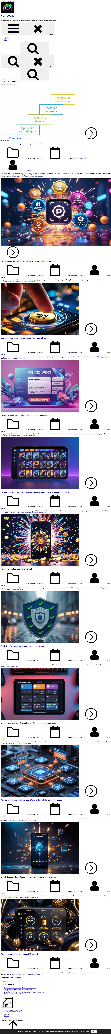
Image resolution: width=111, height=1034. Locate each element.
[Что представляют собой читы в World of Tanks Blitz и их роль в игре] (52, 796)
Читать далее (22, 176)
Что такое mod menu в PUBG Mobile (17, 569)
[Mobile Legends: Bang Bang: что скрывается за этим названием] (52, 873)
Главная (6, 37)
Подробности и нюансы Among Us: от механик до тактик (26, 261)
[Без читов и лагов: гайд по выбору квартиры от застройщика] (52, 139)
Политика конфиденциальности (13, 1010)
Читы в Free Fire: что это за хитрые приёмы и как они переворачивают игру (35, 492)
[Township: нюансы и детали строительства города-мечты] (52, 411)
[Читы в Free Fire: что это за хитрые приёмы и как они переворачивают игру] (52, 488)
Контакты (6, 38)
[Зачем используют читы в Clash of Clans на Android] (52, 334)
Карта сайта (7, 1014)
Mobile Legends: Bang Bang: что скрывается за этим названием (28, 877)
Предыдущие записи (6, 981)
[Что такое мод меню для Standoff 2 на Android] (52, 950)
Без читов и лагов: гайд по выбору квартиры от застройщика (28, 144)
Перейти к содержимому (7, 1)
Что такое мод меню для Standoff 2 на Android (21, 954)
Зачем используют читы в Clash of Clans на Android (23, 338)
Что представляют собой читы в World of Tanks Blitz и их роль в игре (31, 800)
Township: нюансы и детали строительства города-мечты (26, 415)
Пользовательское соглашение (12, 1011)
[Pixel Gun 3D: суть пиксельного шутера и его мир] (52, 642)
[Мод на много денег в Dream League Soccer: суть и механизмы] (52, 719)
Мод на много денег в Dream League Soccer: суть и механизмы (28, 723)
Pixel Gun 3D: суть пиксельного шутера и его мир (22, 646)
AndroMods (7, 16)
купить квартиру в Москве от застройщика (20, 173)
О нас (5, 40)
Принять (94, 1031)
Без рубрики (39, 158)
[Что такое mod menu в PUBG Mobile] (52, 565)
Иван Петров (28, 170)
